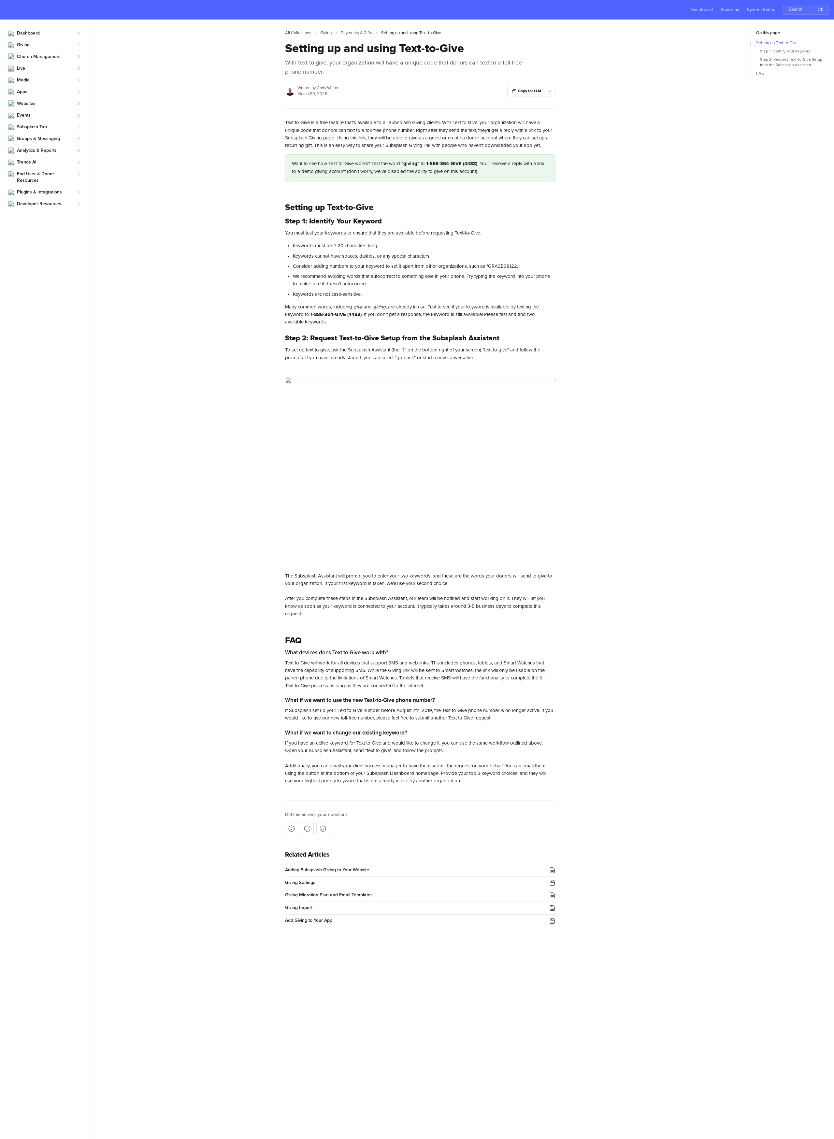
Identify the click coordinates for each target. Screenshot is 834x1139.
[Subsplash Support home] (6, 10)
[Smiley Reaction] (322, 828)
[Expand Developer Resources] (78, 203)
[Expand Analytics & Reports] (78, 150)
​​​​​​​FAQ (760, 73)
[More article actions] (550, 91)
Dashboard (702, 9)
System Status (761, 9)
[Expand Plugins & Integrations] (78, 192)
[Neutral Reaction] (307, 828)
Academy (730, 9)
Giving (326, 33)
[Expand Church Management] (78, 56)
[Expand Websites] (78, 103)
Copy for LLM (529, 91)
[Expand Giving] (78, 45)
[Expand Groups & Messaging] (78, 138)
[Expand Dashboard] (78, 33)
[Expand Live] (78, 68)
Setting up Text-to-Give (777, 43)
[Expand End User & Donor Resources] (78, 173)
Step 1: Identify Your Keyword (785, 51)
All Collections (298, 33)
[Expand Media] (78, 80)
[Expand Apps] (78, 91)
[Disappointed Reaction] (291, 828)
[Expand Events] (78, 115)
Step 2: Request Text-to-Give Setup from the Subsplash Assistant (791, 62)
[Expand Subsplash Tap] (78, 127)
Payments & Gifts (356, 33)
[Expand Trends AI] (78, 162)
